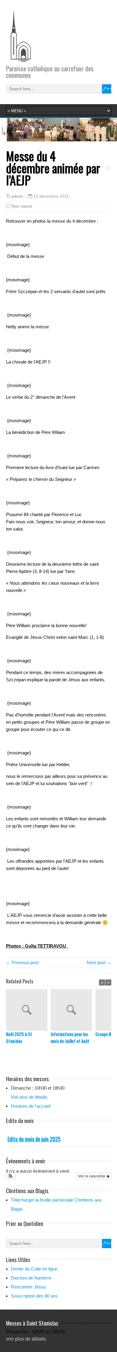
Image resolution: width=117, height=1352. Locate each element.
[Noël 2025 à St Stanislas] (28, 1010)
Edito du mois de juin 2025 (34, 1139)
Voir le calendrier (92, 1175)
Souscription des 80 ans (34, 1295)
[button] (11, 1176)
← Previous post (22, 962)
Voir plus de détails (29, 1097)
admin (17, 196)
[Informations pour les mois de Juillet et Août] (73, 1010)
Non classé (21, 206)
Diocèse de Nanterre (31, 1277)
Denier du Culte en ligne (34, 1268)
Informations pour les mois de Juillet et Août (70, 1037)
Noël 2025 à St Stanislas (19, 1037)
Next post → (99, 962)
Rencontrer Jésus (28, 1286)
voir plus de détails (26, 1338)
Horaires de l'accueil (30, 1106)
